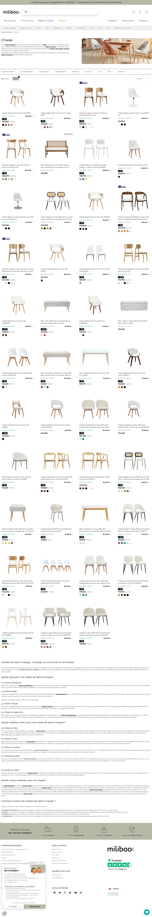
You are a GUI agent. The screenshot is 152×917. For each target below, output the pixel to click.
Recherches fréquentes (60, 863)
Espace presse (57, 852)
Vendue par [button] (44, 72)
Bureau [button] (38, 28)
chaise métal (32, 773)
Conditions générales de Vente (11, 860)
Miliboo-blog (56, 875)
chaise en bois (50, 47)
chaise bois (31, 741)
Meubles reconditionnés (122, 28)
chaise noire (46, 788)
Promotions (27, 20)
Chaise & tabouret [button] (26, 28)
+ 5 (92, 127)
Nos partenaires (57, 877)
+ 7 (14, 125)
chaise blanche (8, 786)
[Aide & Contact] (133, 12)
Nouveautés (10, 20)
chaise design (10, 45)
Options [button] (121, 72)
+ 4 (53, 491)
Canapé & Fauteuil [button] (9, 28)
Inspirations (112, 21)
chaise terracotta (96, 789)
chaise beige (27, 786)
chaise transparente (68, 715)
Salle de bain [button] (80, 28)
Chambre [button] (69, 28)
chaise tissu (40, 731)
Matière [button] (75, 72)
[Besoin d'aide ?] (147, 912)
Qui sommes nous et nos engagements (14, 849)
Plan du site (56, 858)
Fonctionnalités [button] (26, 72)
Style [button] (109, 72)
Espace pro (143, 21)
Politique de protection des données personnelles (18, 863)
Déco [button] (108, 28)
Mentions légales (7, 852)
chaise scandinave (26, 685)
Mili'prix (63, 20)
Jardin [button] (100, 28)
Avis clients (55, 855)
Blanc (16, 78)
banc (45, 45)
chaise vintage (47, 706)
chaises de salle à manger (59, 48)
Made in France (46, 20)
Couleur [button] (88, 72)
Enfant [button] (91, 28)
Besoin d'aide (56, 849)
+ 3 (130, 231)
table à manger (7, 54)
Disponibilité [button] (60, 72)
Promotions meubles (59, 860)
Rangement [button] (57, 28)
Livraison (4, 858)
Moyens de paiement (8, 855)
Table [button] (47, 28)
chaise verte (28, 794)
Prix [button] (99, 72)
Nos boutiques (128, 21)
